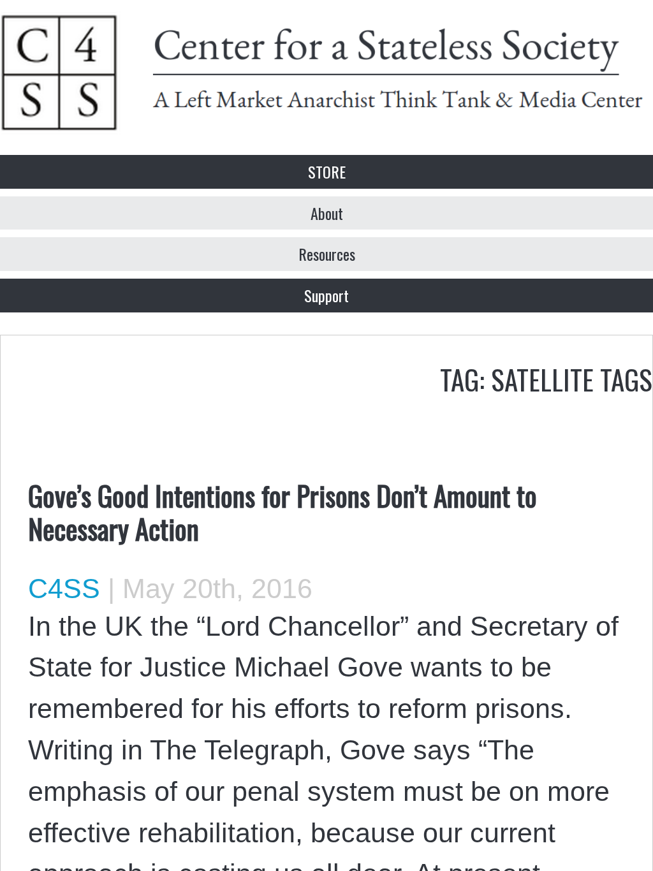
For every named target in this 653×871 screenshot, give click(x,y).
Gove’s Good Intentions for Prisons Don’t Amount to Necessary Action (282, 511)
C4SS (64, 588)
